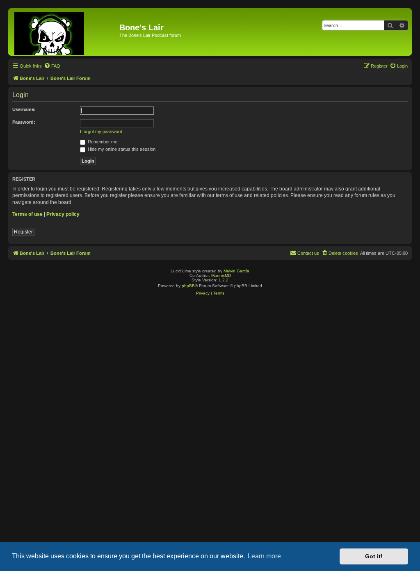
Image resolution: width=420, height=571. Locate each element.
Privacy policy (63, 214)
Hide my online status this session (121, 149)
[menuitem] (52, 66)
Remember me (102, 141)
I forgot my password (101, 131)
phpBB (188, 285)
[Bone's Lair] (64, 32)
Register (23, 232)
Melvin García (236, 271)
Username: (24, 109)
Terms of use (27, 214)
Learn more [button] (264, 556)
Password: (23, 122)
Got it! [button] (374, 556)
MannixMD (221, 275)
